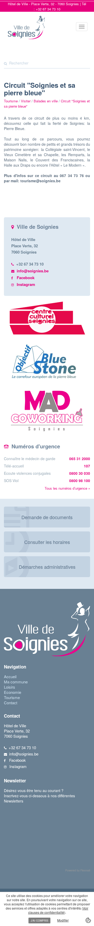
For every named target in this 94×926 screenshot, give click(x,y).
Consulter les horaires (47, 541)
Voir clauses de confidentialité (58, 910)
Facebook (25, 277)
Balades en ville (46, 100)
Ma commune (16, 681)
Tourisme (12, 697)
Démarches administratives (47, 566)
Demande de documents (47, 517)
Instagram (26, 284)
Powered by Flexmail (77, 870)
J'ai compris (39, 920)
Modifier (63, 920)
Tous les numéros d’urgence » (67, 488)
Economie (12, 692)
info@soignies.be (33, 271)
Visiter (26, 100)
